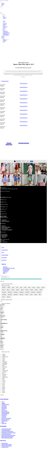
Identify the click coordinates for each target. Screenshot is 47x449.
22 (18, 290)
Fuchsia (4, 375)
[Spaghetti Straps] (2, 347)
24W (34, 292)
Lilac (3, 369)
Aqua (3, 360)
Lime (3, 359)
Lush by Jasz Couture (6, 418)
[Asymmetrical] (1, 332)
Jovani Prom (4, 414)
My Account (3, 3)
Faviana (3, 409)
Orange (4, 380)
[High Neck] (2, 336)
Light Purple (5, 370)
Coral (3, 382)
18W (16, 292)
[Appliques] (1, 324)
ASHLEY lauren (5, 404)
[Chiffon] (1, 328)
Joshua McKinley (5, 413)
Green (3, 358)
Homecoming (23, 143)
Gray (3, 389)
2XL (9, 297)
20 (13, 290)
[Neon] (1, 321)
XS (27, 294)
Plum (3, 378)
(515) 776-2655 (6, 0)
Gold (3, 386)
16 (4, 290)
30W (10, 294)
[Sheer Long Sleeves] (2, 344)
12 (39, 287)
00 (9, 287)
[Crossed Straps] (2, 317)
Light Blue (4, 363)
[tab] (24, 264)
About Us (4, 225)
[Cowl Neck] (2, 335)
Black (3, 388)
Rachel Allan (4, 420)
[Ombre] (1, 322)
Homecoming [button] (3, 426)
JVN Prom (4, 415)
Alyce (3, 401)
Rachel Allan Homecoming (8, 436)
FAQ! (3, 252)
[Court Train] (1, 333)
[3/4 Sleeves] (2, 343)
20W (22, 292)
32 (41, 290)
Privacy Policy (5, 228)
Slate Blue (4, 364)
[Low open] (2, 318)
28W (4, 294)
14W (4, 292)
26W (39, 292)
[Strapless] (2, 348)
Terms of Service (5, 221)
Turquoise (4, 361)
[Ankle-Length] (1, 331)
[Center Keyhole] (2, 314)
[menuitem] (24, 3)
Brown (3, 387)
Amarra (3, 403)
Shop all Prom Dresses (7, 444)
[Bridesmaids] (3, 306)
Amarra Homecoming (6, 428)
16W (10, 292)
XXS (22, 294)
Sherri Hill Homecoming (7, 437)
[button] (2, 14)
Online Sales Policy (6, 227)
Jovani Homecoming (6, 434)
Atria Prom (4, 405)
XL (4, 297)
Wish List (4, 237)
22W (28, 292)
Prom (3, 247)
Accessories (4, 257)
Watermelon (5, 377)
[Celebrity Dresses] (2, 313)
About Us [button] (4, 264)
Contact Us (4, 219)
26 (27, 290)
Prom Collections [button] (4, 399)
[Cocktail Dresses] (3, 307)
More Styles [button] (3, 440)
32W (16, 294)
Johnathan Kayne (5, 412)
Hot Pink (4, 374)
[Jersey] (1, 329)
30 (37, 290)
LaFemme (4, 417)
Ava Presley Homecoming (7, 431)
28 (32, 290)
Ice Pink (4, 372)
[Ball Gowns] (2, 309)
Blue (3, 365)
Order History (5, 235)
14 (43, 287)
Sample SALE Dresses (7, 445)
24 (22, 290)
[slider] (42, 278)
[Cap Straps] (2, 346)
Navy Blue (4, 366)
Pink (3, 373)
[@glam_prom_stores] (14, 161)
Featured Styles (5, 81)
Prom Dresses (9, 143)
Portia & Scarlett (5, 419)
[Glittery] (1, 320)
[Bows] (1, 325)
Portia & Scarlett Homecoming (8, 435)
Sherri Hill (4, 423)
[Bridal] (3, 305)
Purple (3, 368)
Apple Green (5, 356)
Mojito (3, 355)
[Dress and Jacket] (2, 310)
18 (8, 290)
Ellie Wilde (4, 408)
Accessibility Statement (7, 229)
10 (34, 287)
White (3, 392)
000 (4, 287)
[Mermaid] (2, 340)
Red (3, 379)
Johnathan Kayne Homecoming (8, 432)
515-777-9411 (3, 216)
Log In (2, 5)
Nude (3, 384)
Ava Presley (4, 406)
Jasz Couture (4, 410)
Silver (3, 391)
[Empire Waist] (2, 339)
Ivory (3, 383)
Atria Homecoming (6, 430)
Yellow (4, 354)
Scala (3, 422)
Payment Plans (5, 255)
